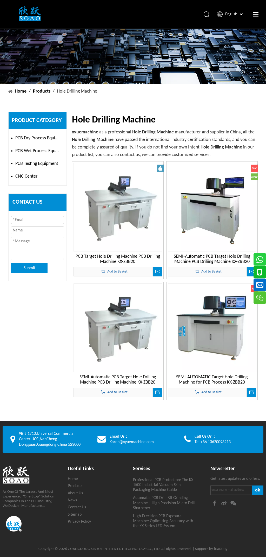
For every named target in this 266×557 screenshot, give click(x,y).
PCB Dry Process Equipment (39, 138)
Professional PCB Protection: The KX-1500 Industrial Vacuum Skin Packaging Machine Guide (163, 485)
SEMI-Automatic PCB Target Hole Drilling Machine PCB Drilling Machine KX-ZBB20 (117, 380)
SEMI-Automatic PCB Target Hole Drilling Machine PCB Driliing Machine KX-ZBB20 (212, 259)
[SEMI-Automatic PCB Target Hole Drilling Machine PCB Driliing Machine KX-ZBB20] (212, 207)
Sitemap (75, 515)
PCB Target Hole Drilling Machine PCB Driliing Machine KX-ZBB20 (118, 259)
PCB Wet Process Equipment (39, 150)
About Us (75, 493)
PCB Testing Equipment (36, 163)
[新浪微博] (224, 503)
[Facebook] (215, 503)
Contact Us (77, 507)
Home (73, 479)
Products (75, 486)
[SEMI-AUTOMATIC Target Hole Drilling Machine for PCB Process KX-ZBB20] (212, 327)
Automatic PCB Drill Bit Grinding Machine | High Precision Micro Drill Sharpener (164, 503)
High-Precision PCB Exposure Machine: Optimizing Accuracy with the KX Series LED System (163, 521)
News (72, 500)
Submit (29, 268)
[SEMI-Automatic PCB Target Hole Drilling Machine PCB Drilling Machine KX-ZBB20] (118, 327)
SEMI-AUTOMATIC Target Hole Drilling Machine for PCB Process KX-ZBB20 (212, 380)
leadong (220, 549)
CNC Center (26, 176)
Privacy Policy (79, 522)
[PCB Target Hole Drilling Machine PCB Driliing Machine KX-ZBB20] (118, 207)
